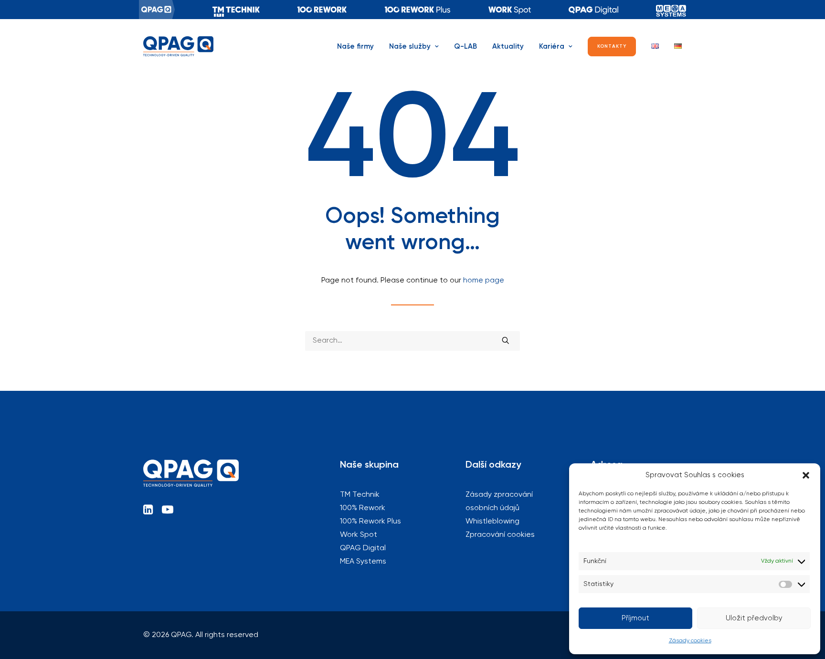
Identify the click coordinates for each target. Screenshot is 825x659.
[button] (806, 475)
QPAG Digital (593, 9)
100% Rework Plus (418, 9)
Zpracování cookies (500, 535)
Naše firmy (355, 46)
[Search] (412, 341)
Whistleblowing (492, 521)
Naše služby (410, 46)
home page (483, 280)
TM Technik (236, 9)
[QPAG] (178, 46)
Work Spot (358, 535)
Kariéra (551, 46)
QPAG (157, 9)
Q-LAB (465, 46)
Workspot (509, 9)
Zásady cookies (690, 641)
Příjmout (635, 618)
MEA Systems (671, 9)
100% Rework (322, 9)
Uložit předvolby (754, 618)
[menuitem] (157, 9)
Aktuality (508, 46)
